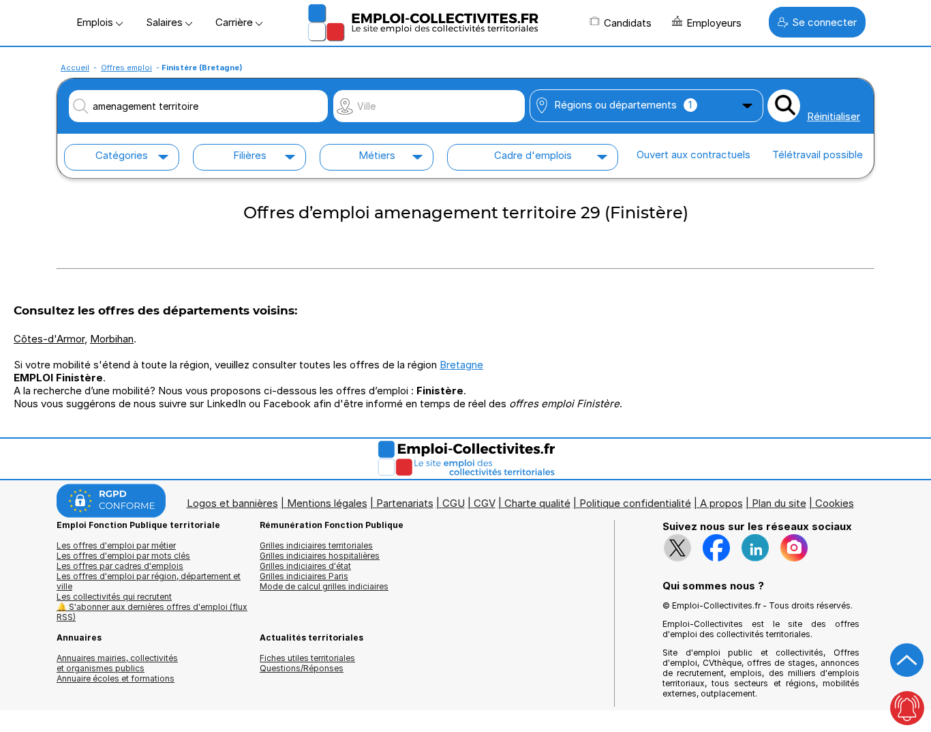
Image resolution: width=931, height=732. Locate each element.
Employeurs (714, 22)
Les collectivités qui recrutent (114, 596)
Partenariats (404, 503)
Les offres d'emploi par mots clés (123, 556)
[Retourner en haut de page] (907, 660)
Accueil (75, 67)
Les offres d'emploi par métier (116, 545)
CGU (453, 503)
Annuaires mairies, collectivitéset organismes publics (117, 663)
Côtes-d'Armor (49, 338)
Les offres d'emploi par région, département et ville (149, 581)
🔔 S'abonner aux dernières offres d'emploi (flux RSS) (152, 612)
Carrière (235, 22)
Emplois (96, 22)
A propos (721, 503)
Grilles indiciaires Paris (304, 576)
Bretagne (461, 364)
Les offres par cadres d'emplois (120, 566)
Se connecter (824, 22)
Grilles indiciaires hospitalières (320, 556)
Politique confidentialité (635, 503)
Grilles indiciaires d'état (305, 566)
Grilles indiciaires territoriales (316, 545)
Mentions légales (327, 503)
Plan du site (779, 503)
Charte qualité (537, 503)
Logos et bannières (232, 503)
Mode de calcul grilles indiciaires (324, 586)
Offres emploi (126, 67)
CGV (484, 503)
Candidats (628, 22)
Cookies (834, 503)
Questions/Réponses (302, 668)
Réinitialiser (833, 116)
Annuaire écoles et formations (115, 678)
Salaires (165, 22)
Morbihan (112, 338)
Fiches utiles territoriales (307, 658)
